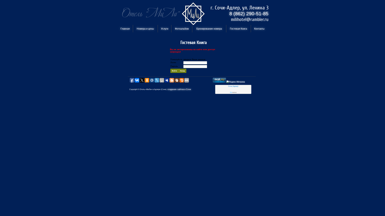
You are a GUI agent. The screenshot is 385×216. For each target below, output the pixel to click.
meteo (233, 92)
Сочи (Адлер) (233, 86)
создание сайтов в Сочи (179, 89)
